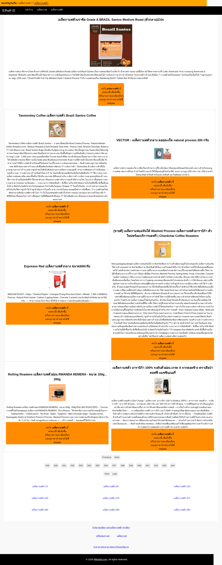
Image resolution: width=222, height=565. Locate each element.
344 (173, 465)
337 (114, 465)
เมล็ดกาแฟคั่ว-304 (40, 510)
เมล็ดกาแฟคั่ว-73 (40, 486)
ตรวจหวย (102, 547)
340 (139, 465)
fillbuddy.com (100, 559)
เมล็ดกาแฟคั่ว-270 (111, 498)
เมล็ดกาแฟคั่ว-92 (111, 486)
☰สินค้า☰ (8, 10)
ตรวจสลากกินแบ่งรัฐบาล (118, 547)
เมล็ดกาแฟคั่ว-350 (111, 510)
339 (131, 465)
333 (81, 465)
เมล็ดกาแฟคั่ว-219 (40, 498)
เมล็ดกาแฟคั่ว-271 (182, 498)
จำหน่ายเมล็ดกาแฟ (100, 527)
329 (47, 465)
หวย (95, 547)
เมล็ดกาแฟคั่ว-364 (182, 510)
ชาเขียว (126, 527)
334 (89, 465)
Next (116, 457)
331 (64, 465)
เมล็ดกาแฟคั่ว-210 (182, 486)
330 (56, 465)
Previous (106, 457)
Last (114, 474)
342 (156, 465)
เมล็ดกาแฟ (42, 10)
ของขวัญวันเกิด (9, 3)
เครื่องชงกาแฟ (102, 536)
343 (164, 465)
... (20, 10)
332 (72, 465)
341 (148, 465)
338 (122, 465)
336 (106, 465)
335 (97, 465)
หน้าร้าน (29, 10)
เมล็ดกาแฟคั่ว (57, 10)
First (107, 474)
